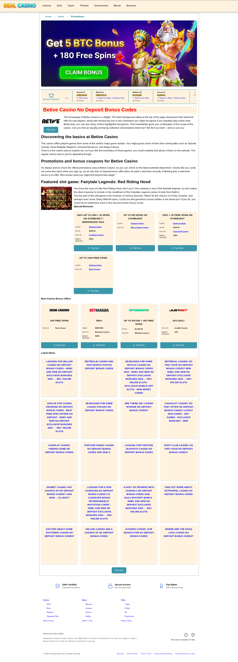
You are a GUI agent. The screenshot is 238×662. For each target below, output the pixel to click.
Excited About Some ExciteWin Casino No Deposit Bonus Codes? (59, 532)
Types (71, 5)
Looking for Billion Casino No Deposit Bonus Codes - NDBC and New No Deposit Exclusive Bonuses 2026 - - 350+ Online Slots (59, 372)
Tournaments (101, 5)
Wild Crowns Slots (135, 98)
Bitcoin (117, 5)
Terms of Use (146, 654)
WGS (49, 604)
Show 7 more (87, 621)
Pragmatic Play (52, 616)
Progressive (129, 616)
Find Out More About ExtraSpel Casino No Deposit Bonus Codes (178, 490)
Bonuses (131, 5)
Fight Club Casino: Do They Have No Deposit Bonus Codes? (178, 449)
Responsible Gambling (163, 654)
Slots (59, 5)
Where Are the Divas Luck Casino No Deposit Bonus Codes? (179, 532)
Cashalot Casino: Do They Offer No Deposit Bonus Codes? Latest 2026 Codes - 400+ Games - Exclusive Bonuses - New (179, 412)
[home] (20, 9)
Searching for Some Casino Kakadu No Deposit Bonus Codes (99, 407)
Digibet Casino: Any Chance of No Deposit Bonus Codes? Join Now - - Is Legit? (59, 492)
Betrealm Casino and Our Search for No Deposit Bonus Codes (99, 365)
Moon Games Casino (140, 227)
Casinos (46, 5)
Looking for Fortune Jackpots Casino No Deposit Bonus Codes (139, 449)
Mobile (88, 616)
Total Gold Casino (180, 231)
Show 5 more (48, 621)
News (61, 16)
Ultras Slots (76, 98)
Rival (48, 608)
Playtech (50, 612)
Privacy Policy (132, 654)
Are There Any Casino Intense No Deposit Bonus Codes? (139, 407)
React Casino (94, 269)
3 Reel (127, 608)
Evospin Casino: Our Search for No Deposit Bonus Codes (139, 532)
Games (88, 612)
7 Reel (127, 604)
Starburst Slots (95, 227)
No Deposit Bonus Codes (185, 654)
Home (48, 16)
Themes (84, 5)
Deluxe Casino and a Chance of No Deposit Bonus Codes (99, 532)
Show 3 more (126, 621)
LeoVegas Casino (96, 235)
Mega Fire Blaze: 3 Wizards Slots (105, 98)
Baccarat (120, 654)
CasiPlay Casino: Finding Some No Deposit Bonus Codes (59, 449)
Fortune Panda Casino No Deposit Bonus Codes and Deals (99, 449)
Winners (89, 604)
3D (126, 612)
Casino (46, 600)
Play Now (51, 130)
